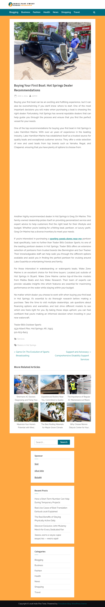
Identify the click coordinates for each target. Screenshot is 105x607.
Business (25, 12)
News (55, 12)
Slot (37, 464)
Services (20, 339)
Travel (77, 12)
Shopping (66, 12)
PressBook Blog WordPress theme (72, 604)
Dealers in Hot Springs (26, 345)
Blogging (13, 12)
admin (34, 96)
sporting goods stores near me (66, 238)
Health (46, 12)
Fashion (36, 12)
